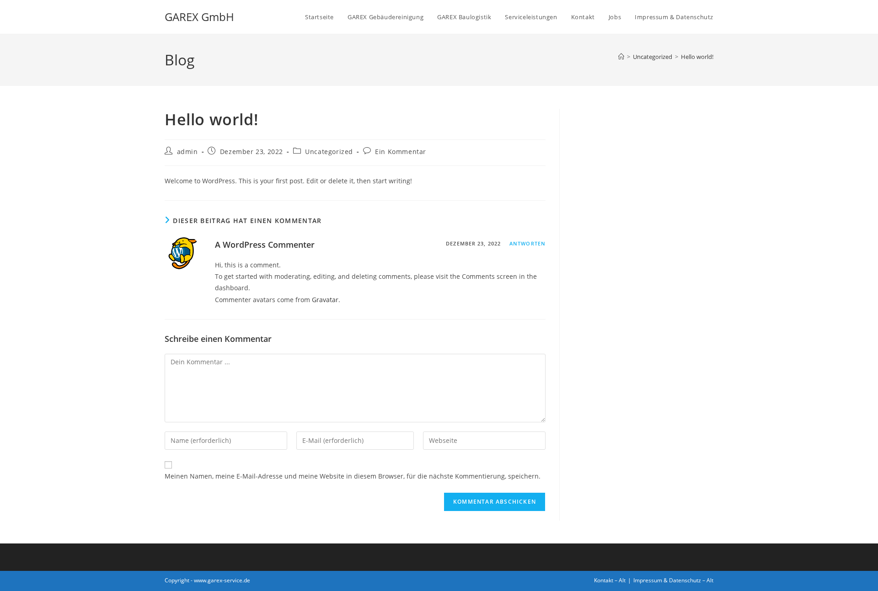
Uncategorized (329, 151)
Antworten (527, 243)
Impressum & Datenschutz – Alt (673, 580)
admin (187, 151)
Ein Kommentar (400, 151)
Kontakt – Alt (610, 580)
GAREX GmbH (199, 16)
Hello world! (697, 57)
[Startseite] (621, 57)
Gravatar (325, 299)
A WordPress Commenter (265, 244)
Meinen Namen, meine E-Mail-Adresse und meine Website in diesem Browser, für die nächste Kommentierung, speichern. (353, 476)
